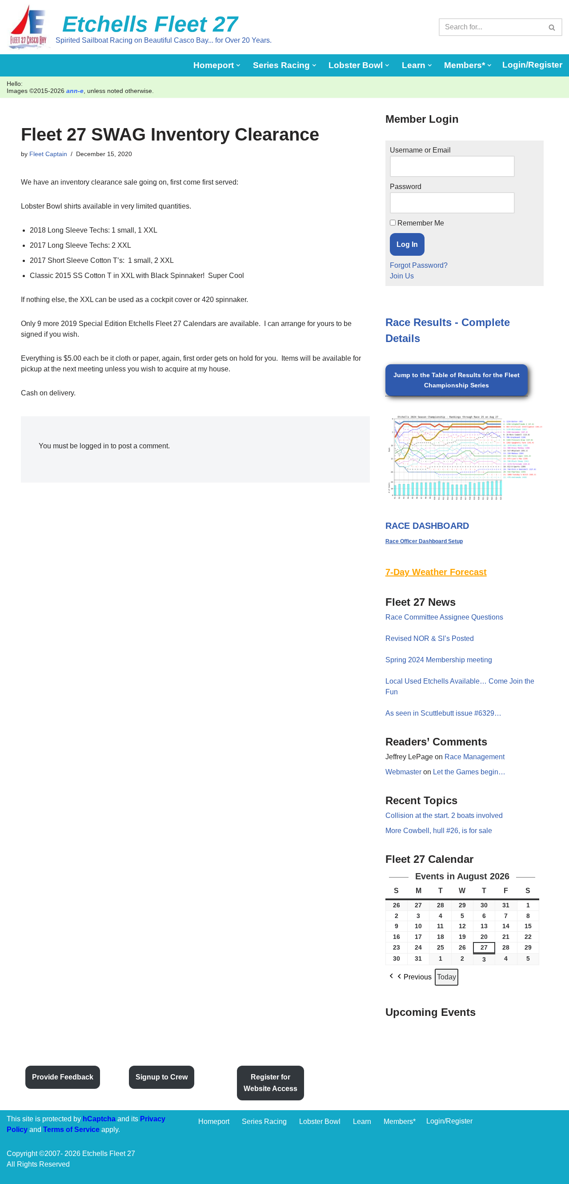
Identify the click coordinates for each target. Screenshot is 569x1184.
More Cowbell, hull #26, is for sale (438, 830)
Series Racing (264, 1121)
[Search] (552, 27)
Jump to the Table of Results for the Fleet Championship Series (456, 379)
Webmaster (403, 772)
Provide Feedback (62, 1077)
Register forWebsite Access (270, 1082)
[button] (238, 65)
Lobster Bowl (320, 1121)
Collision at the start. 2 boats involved (444, 815)
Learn (362, 1121)
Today (446, 977)
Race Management (475, 757)
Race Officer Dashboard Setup (424, 541)
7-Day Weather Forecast (436, 572)
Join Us (402, 276)
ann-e (75, 90)
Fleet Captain (48, 153)
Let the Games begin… (469, 772)
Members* (400, 1121)
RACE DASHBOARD (427, 526)
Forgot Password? (419, 265)
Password (405, 186)
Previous (418, 977)
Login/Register (532, 64)
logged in (94, 446)
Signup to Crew (162, 1077)
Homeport (213, 1121)
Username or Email (420, 150)
